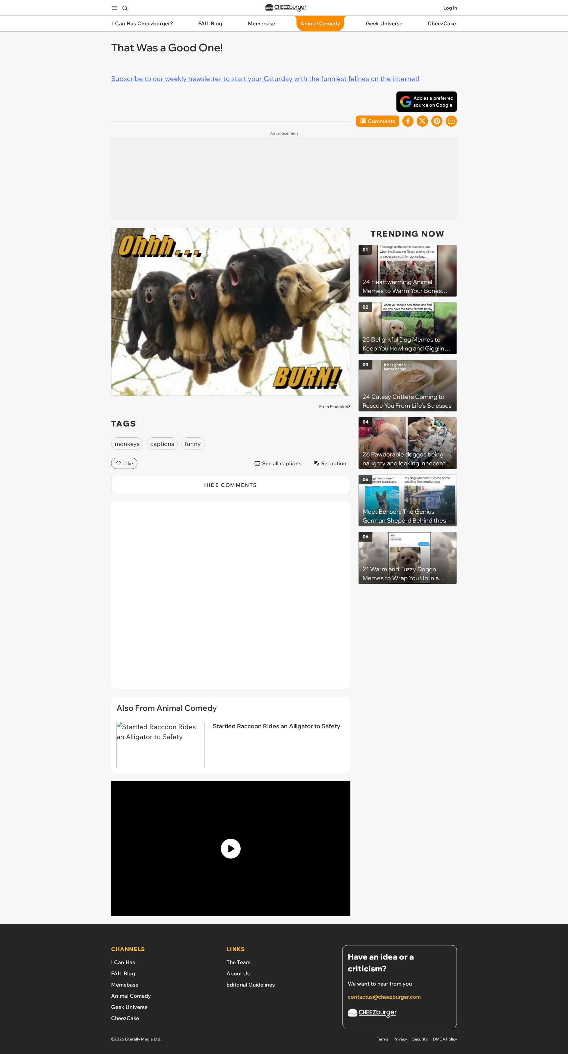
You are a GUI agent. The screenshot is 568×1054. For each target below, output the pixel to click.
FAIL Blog (123, 973)
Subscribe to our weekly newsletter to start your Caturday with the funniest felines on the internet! (265, 78)
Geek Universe (129, 1007)
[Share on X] (422, 121)
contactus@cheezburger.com (384, 996)
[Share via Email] (451, 121)
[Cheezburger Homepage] (286, 8)
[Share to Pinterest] (436, 121)
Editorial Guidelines (250, 984)
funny (193, 444)
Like (128, 463)
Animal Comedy (131, 995)
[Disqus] (230, 598)
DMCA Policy (445, 1039)
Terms (382, 1039)
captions (162, 444)
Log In (450, 8)
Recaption (333, 463)
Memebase (124, 984)
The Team (238, 962)
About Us (238, 973)
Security (420, 1039)
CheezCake (125, 1018)
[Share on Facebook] (408, 121)
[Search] (125, 8)
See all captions (281, 463)
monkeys (127, 444)
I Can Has (123, 962)
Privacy (400, 1039)
